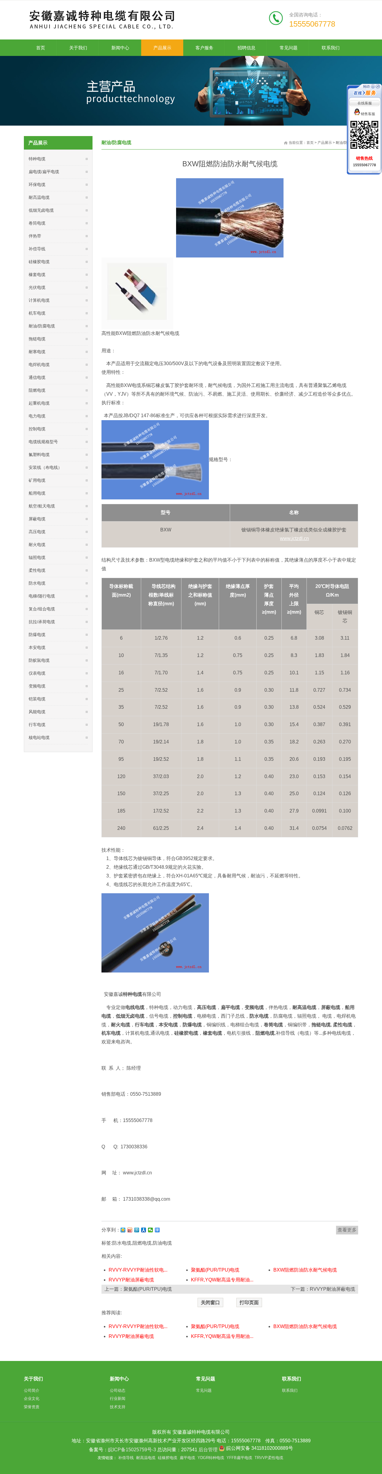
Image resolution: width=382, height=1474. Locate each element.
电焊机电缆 (39, 364)
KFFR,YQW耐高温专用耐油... (222, 1279)
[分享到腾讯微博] (136, 1230)
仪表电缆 (37, 673)
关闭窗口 (210, 1302)
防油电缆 (162, 1243)
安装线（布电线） (45, 467)
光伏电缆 (37, 287)
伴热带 (35, 236)
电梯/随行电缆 (42, 596)
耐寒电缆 (37, 351)
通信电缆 (37, 377)
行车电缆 (37, 724)
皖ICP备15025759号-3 (132, 1449)
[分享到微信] (150, 1230)
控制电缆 (37, 428)
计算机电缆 (39, 300)
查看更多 (347, 1229)
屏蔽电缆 (37, 518)
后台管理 (208, 1449)
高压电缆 (37, 531)
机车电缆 (37, 313)
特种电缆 (37, 158)
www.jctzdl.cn (137, 1172)
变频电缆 (37, 686)
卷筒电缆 (37, 223)
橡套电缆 (37, 274)
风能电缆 (37, 711)
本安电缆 (37, 647)
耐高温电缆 (39, 197)
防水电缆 (121, 1243)
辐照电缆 (37, 557)
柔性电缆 (37, 570)
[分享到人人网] (143, 1230)
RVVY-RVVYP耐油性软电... (138, 1269)
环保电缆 (37, 184)
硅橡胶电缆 (39, 261)
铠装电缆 (37, 698)
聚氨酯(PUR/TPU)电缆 (215, 1269)
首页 (310, 143)
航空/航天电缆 (42, 506)
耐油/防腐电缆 (42, 326)
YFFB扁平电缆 (239, 1457)
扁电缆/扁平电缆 (44, 171)
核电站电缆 (39, 737)
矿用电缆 (37, 480)
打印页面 (249, 1302)
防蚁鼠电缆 (39, 660)
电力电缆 (37, 416)
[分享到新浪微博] (130, 1230)
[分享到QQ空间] (123, 1230)
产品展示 (325, 143)
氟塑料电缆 (39, 454)
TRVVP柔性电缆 (269, 1457)
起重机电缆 (39, 403)
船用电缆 (37, 493)
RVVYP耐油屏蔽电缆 (131, 1279)
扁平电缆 (187, 1457)
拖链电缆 (37, 338)
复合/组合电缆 (42, 608)
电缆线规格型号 (43, 441)
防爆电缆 (37, 634)
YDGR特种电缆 (211, 1457)
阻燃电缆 (142, 1243)
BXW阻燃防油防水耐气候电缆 (305, 1269)
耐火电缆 (37, 544)
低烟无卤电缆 (41, 210)
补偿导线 (37, 248)
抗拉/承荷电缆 (42, 621)
